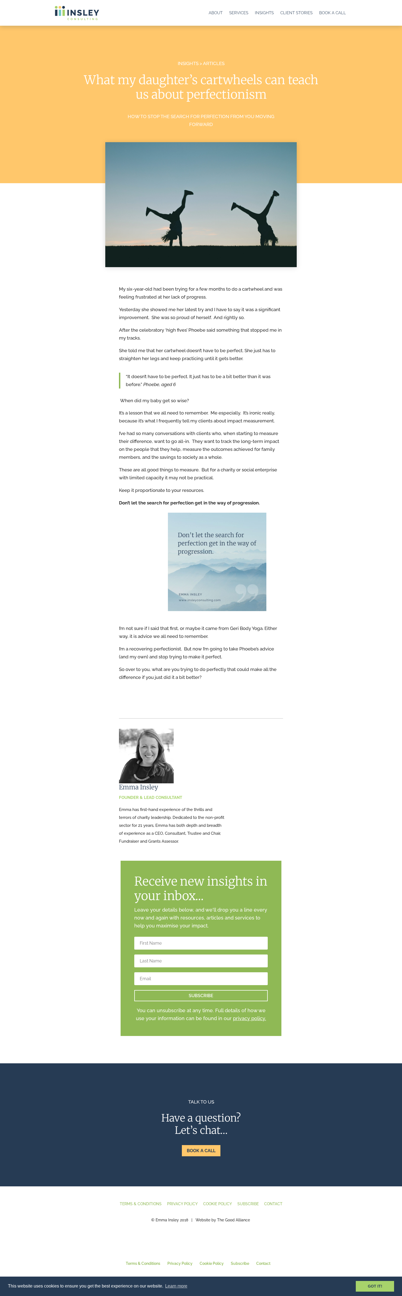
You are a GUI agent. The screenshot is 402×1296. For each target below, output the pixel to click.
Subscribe (240, 1263)
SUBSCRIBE (248, 1204)
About (216, 12)
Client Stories (296, 12)
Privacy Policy (180, 1263)
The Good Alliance (233, 1220)
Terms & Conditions (143, 1263)
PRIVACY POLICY (182, 1204)
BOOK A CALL (201, 1150)
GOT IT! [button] (375, 1286)
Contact (263, 1263)
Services (238, 12)
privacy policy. (249, 1018)
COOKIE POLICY (217, 1204)
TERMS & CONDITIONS (141, 1204)
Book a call (332, 12)
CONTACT (273, 1204)
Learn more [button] (176, 1286)
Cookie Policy (212, 1263)
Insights (264, 12)
